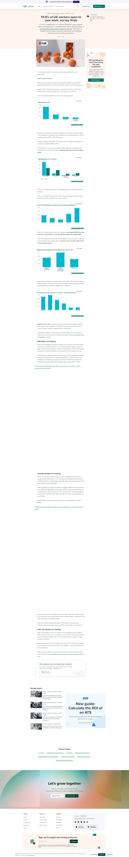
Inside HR (49, 13)
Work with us (59, 819)
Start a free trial (98, 6)
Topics (38, 6)
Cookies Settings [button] (93, 854)
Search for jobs (43, 825)
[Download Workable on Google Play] (92, 827)
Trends (62, 13)
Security (25, 828)
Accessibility (59, 825)
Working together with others (82, 753)
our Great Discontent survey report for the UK (56, 29)
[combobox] (78, 6)
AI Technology (27, 822)
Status (57, 828)
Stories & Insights (56, 13)
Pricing (25, 817)
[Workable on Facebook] (78, 822)
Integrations (26, 825)
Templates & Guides (48, 6)
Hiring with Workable (52, 691)
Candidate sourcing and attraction (55, 753)
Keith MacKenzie (93, 14)
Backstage (58, 822)
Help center (42, 817)
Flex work (69, 753)
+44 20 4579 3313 (90, 818)
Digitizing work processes (84, 756)
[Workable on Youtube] (81, 822)
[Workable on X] (84, 822)
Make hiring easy (46, 672)
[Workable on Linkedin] (75, 822)
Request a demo (87, 6)
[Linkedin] (91, 20)
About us (58, 817)
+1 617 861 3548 (83, 816)
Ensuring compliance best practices (64, 760)
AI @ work (41, 753)
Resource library (43, 819)
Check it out (76, 1)
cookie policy (31, 855)
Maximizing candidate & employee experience (48, 756)
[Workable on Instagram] (87, 822)
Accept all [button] (101, 854)
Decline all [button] (110, 854)
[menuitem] (39, 6)
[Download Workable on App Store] (80, 827)
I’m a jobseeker (59, 6)
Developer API (43, 822)
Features (26, 819)
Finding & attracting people (68, 756)
